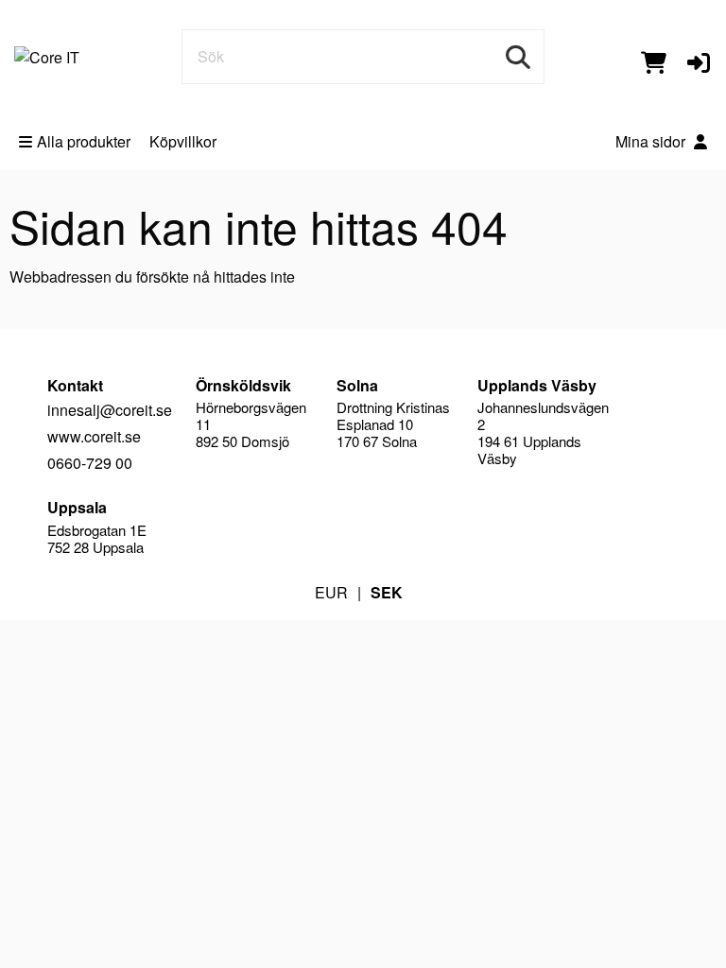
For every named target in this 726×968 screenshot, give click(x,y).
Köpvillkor (182, 141)
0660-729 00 (89, 463)
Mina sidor (652, 141)
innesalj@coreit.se (109, 410)
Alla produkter (83, 141)
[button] (698, 60)
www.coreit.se (94, 436)
